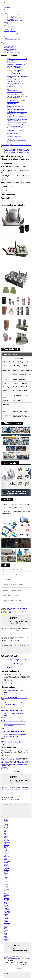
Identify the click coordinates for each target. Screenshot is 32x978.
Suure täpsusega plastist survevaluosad (11, 764)
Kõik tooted (24, 764)
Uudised (6, 22)
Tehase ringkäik (11, 26)
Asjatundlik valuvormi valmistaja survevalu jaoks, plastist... (16, 665)
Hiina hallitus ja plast (22, 762)
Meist (5, 25)
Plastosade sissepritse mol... (14, 79)
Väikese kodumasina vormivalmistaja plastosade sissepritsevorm (13, 611)
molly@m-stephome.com (10, 682)
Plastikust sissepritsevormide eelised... (13, 721)
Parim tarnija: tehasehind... (14, 67)
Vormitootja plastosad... (13, 133)
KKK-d (6, 23)
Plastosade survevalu (13, 761)
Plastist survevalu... (12, 62)
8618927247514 (5, 768)
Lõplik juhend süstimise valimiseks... (13, 731)
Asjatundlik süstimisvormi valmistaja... (17, 122)
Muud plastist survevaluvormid (15, 20)
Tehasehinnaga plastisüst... (14, 73)
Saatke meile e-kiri (5, 191)
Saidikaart (3, 759)
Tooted (6, 13)
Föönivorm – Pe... (12, 103)
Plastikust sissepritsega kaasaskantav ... (17, 116)
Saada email (4, 767)
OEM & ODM (8, 29)
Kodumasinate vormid (13, 14)
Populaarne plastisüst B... (13, 97)
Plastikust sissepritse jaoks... (14, 86)
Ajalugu (9, 28)
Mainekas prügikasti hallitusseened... (16, 109)
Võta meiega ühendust (10, 31)
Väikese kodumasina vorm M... (15, 127)
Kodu (5, 12)
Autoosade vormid (12, 16)
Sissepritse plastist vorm (10, 762)
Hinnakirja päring (5, 755)
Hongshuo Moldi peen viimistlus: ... (12, 710)
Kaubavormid (10, 19)
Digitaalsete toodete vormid (14, 17)
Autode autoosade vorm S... (14, 92)
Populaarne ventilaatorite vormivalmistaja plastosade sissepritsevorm (14, 608)
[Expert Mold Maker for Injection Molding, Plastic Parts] (17, 660)
